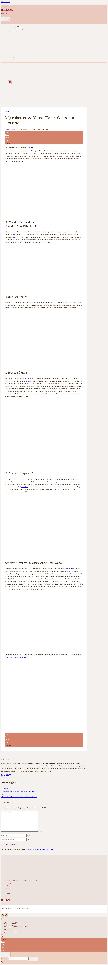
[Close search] (6, 954)
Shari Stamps (11, 129)
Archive (8, 111)
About (8, 5)
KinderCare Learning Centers (14, 657)
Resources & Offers (12, 932)
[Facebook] (4, 10)
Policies (9, 883)
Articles (16, 57)
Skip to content (5, 2)
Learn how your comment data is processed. (40, 849)
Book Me (15, 54)
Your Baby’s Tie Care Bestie (16, 922)
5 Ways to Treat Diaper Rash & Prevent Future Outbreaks (19, 796)
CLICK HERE (28, 657)
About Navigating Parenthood (16, 926)
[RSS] (10, 10)
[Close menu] (1, 919)
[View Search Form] (2, 936)
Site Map (9, 885)
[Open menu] (10, 82)
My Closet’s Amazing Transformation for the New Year (18, 790)
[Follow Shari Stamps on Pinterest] (10, 776)
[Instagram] (2, 10)
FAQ (7, 888)
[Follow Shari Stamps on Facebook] (2, 776)
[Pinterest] (6, 10)
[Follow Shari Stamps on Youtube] (7, 776)
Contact (9, 890)
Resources (10, 895)
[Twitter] (8, 10)
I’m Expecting (17, 26)
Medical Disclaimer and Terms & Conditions (21, 880)
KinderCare (30, 147)
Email (29, 839)
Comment (41, 831)
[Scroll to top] (3, 915)
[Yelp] (12, 10)
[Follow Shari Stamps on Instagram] (5, 776)
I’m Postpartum (18, 29)
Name (29, 835)
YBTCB (15, 31)
